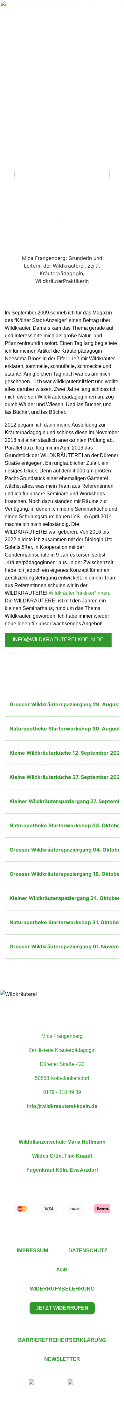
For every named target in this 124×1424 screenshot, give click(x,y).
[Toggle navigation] (17, 15)
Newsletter (62, 1359)
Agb (62, 1269)
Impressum (32, 1250)
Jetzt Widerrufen (62, 1308)
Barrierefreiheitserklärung (62, 1340)
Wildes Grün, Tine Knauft (62, 1156)
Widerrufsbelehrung (62, 1288)
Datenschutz (87, 1250)
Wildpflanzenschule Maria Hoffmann (62, 1142)
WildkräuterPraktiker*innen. (79, 593)
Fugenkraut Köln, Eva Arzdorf (62, 1170)
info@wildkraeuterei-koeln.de (58, 639)
